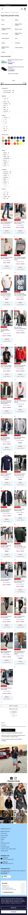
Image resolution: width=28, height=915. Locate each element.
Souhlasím (13, 911)
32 (1, 630)
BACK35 (6, 232)
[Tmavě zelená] (23, 140)
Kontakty (2, 839)
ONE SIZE (7, 117)
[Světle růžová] (12, 143)
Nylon (6, 107)
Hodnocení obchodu (5, 843)
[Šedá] (14, 138)
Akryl (6, 105)
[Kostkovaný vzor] (12, 140)
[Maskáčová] (6, 140)
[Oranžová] (14, 143)
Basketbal (7, 177)
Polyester (7, 103)
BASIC (6, 156)
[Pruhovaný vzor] (14, 140)
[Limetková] (23, 143)
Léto (6, 194)
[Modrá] (20, 138)
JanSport (6, 162)
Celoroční (7, 191)
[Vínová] (6, 143)
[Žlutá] (20, 143)
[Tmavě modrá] (17, 138)
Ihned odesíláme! (9, 92)
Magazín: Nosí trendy (5, 831)
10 (16, 715)
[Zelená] (3, 143)
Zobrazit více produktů (13, 73)
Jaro (6, 192)
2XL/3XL (6, 130)
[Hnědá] (9, 138)
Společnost (7, 173)
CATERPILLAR (7, 158)
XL (5, 126)
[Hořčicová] (17, 143)
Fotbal (6, 181)
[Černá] (12, 138)
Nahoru (14, 712)
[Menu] (25, 9)
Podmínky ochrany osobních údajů (8, 848)
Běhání (6, 179)
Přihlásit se (8, 730)
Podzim (7, 196)
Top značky (3, 845)
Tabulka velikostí (4, 850)
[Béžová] (3, 138)
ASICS (6, 154)
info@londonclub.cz (8, 892)
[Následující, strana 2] (13, 715)
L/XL (5, 124)
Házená (6, 182)
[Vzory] (3, 140)
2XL (5, 128)
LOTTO (6, 165)
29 (1, 236)
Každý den (7, 171)
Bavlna (6, 101)
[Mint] (20, 140)
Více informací (4, 873)
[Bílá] (6, 138)
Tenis (6, 184)
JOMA (6, 163)
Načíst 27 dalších (13, 705)
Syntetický (7, 111)
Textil (6, 98)
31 (1, 595)
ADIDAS (6, 152)
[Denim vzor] (23, 138)
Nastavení (13, 907)
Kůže (6, 109)
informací (3, 904)
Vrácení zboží (4, 833)
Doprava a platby (4, 835)
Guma (6, 100)
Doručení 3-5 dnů (9, 90)
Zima (6, 198)
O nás (2, 841)
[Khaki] (17, 140)
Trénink (6, 175)
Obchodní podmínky (5, 846)
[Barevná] (3, 146)
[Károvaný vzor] (9, 140)
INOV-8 (6, 160)
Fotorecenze (3, 837)
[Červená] (9, 143)
